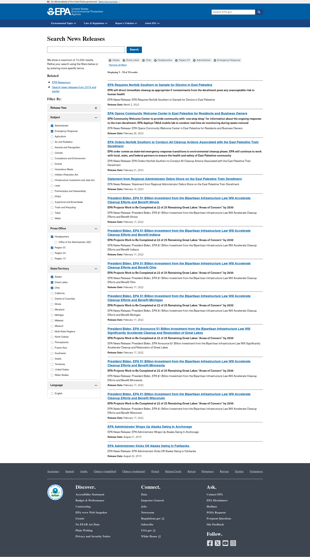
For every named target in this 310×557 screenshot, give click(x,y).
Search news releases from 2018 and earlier (74, 89)
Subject (55, 117)
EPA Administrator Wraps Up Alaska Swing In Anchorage (150, 427)
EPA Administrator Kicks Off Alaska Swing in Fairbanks (148, 446)
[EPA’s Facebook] (210, 543)
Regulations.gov (151, 518)
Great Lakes (132, 60)
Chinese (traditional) (133, 471)
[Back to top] (301, 548)
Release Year (58, 108)
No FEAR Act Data (88, 524)
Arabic (84, 471)
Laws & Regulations (94, 23)
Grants (80, 518)
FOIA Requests (216, 512)
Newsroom (147, 512)
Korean (192, 471)
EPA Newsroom (61, 82)
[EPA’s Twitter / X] (217, 543)
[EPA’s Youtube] (225, 543)
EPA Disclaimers (217, 500)
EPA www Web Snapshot (91, 512)
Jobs (144, 506)
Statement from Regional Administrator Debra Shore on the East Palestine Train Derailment (175, 179)
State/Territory (59, 269)
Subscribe (147, 524)
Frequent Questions (219, 518)
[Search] (259, 12)
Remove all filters (118, 65)
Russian (224, 471)
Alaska (115, 60)
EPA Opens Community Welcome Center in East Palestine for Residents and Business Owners (177, 113)
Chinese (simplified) (105, 471)
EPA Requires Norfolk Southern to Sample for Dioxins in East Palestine (160, 85)
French (155, 471)
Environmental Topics (62, 23)
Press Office (58, 228)
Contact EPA (215, 494)
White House (149, 536)
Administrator (203, 60)
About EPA (150, 23)
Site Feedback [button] (215, 524)
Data (144, 494)
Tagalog (239, 471)
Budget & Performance (90, 500)
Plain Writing (84, 530)
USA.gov (146, 530)
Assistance (53, 471)
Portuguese (208, 471)
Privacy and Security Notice (93, 536)
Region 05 (184, 60)
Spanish (69, 471)
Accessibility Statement (90, 494)
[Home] (75, 11)
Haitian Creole (173, 471)
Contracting (83, 506)
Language (56, 385)
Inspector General (152, 500)
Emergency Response (228, 60)
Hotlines (212, 506)
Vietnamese (256, 471)
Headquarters (164, 60)
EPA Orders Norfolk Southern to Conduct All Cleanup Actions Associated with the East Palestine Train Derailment (183, 144)
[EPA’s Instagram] (233, 543)
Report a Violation (124, 23)
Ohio (148, 60)
